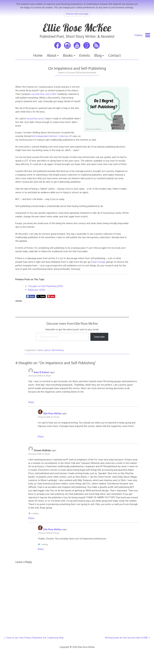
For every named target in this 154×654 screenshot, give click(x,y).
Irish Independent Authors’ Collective (50, 136)
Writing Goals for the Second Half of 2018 (126, 637)
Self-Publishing (58, 350)
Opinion (47, 350)
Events (84, 55)
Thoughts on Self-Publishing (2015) (45, 286)
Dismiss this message (77, 13)
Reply (31, 402)
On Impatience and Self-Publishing (77, 68)
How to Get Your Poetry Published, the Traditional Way (35, 637)
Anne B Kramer (41, 372)
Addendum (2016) (36, 289)
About (51, 55)
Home (38, 55)
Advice (40, 350)
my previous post (35, 118)
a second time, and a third (43, 94)
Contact (114, 55)
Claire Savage (98, 261)
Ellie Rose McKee (77, 27)
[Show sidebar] (142, 35)
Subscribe (99, 336)
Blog (98, 55)
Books (68, 55)
